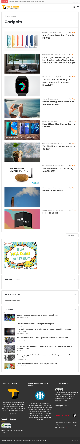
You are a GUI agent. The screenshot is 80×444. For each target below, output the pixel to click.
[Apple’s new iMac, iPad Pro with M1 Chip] (22, 41)
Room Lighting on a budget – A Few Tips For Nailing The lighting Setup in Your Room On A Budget (58, 60)
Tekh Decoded (66, 392)
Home (8, 16)
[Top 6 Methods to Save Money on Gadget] (22, 152)
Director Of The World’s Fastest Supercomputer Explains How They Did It (42, 338)
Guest (45, 99)
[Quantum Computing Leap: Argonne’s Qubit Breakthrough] (9, 317)
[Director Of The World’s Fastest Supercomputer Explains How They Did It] (9, 340)
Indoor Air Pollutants (52, 190)
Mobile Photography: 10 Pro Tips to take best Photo (58, 103)
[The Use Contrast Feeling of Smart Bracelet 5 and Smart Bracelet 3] (22, 86)
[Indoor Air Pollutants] (22, 197)
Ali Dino (46, 77)
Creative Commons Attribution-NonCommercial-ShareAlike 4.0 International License (64, 398)
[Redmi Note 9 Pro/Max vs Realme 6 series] (22, 130)
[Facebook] (11, 414)
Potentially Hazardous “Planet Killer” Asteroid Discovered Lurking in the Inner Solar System (44, 330)
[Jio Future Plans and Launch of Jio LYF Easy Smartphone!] (9, 366)
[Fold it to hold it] (22, 219)
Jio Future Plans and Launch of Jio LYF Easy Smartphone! (37, 364)
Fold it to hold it (50, 212)
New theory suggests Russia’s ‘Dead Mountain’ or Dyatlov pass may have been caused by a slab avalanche (45, 356)
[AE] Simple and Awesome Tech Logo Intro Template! (36, 324)
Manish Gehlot (48, 32)
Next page (71, 235)
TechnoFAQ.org (34, 415)
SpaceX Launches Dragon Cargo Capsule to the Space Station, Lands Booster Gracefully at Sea (45, 347)
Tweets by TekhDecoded (12, 300)
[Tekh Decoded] (10, 7)
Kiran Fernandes (48, 121)
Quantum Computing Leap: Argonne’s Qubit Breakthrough (37, 315)
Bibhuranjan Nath (48, 54)
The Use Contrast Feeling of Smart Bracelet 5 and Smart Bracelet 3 (56, 82)
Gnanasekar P (48, 143)
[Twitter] (13, 414)
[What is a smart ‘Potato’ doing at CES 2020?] (22, 175)
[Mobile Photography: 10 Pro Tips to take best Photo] (22, 108)
